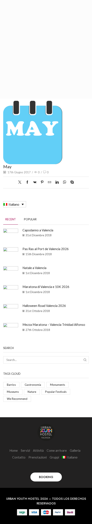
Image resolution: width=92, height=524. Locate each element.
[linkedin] (57, 182)
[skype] (71, 182)
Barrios (11, 384)
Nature (32, 391)
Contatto (18, 457)
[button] (46, 477)
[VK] (35, 182)
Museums (13, 391)
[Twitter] (21, 182)
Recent (10, 219)
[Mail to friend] (49, 182)
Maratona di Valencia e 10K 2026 (45, 287)
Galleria (75, 450)
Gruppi (54, 457)
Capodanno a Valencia (37, 230)
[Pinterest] (42, 182)
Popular (30, 219)
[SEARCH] (85, 359)
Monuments (57, 384)
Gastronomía (33, 384)
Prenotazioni (37, 457)
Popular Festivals (56, 391)
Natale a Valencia (34, 268)
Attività (38, 450)
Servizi (25, 450)
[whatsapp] (64, 182)
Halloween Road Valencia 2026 (44, 306)
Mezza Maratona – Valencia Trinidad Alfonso (53, 324)
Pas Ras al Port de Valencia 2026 (45, 249)
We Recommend (17, 398)
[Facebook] (27, 182)
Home (13, 450)
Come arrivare (57, 450)
